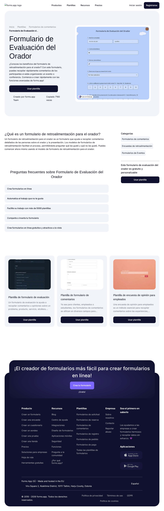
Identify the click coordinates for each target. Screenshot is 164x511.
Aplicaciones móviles (62, 436)
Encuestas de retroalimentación (137, 146)
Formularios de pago (86, 444)
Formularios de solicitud (88, 414)
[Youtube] (139, 419)
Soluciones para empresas (34, 452)
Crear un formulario (31, 414)
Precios (25, 446)
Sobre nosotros (109, 416)
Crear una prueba (30, 436)
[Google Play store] (131, 466)
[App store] (131, 455)
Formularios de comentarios (135, 139)
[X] (133, 419)
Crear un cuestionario (32, 425)
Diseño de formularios (62, 430)
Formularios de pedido (87, 439)
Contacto (109, 423)
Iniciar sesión (135, 5)
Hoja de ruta (27, 457)
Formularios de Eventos (133, 153)
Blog (54, 414)
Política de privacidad (92, 495)
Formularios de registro (87, 434)
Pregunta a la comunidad (58, 454)
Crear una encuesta (31, 420)
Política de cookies (109, 501)
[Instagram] (128, 419)
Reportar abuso (109, 430)
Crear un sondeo (30, 430)
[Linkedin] (122, 419)
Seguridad (56, 441)
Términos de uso (115, 495)
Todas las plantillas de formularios (87, 452)
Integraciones (58, 425)
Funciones (56, 446)
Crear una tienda (30, 441)
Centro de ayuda (60, 420)
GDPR (130, 495)
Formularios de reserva (87, 420)
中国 (134, 476)
